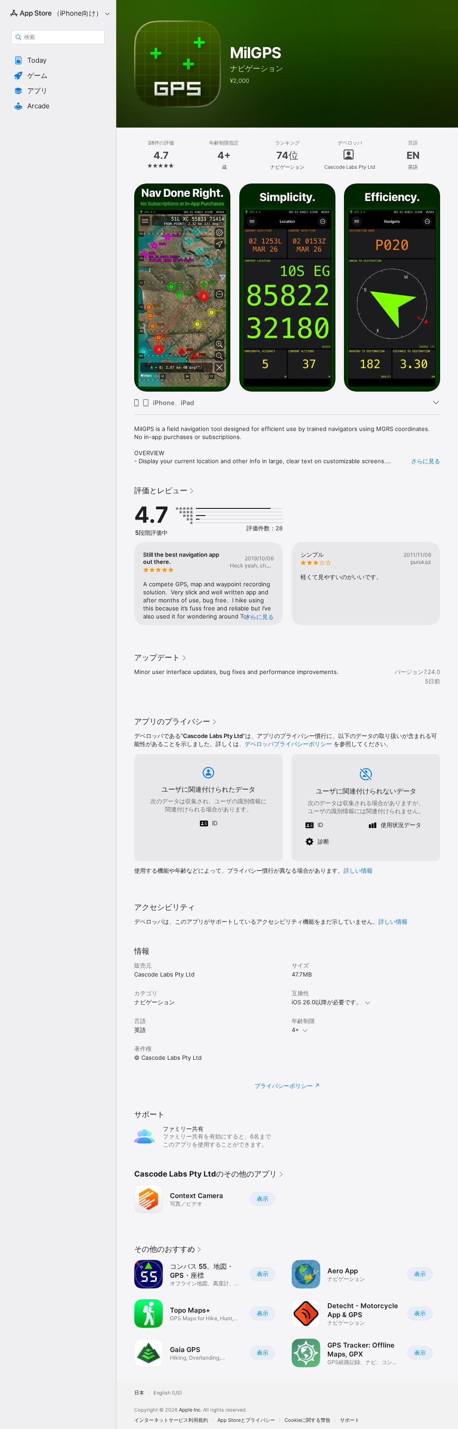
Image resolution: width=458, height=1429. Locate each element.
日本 (139, 1393)
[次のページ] (449, 155)
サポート (350, 1420)
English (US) (167, 1393)
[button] (58, 60)
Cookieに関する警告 (307, 1420)
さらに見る (425, 461)
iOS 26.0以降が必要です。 (327, 1002)
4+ (295, 1029)
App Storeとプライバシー (246, 1420)
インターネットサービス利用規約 (171, 1420)
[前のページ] (125, 155)
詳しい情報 (358, 870)
